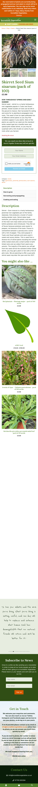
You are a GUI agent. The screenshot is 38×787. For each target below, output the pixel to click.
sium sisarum (31, 180)
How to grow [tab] (8, 192)
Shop (7, 28)
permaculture (23, 180)
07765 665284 (20, 780)
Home (3, 28)
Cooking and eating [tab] (10, 199)
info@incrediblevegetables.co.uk (14, 727)
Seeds (13, 28)
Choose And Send (26, 24)
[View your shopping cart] (19, 785)
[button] (10, 651)
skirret (3, 182)
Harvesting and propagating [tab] (13, 196)
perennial (15, 180)
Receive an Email (19, 169)
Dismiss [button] (19, 15)
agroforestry (8, 180)
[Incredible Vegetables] (11, 19)
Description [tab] (7, 188)
